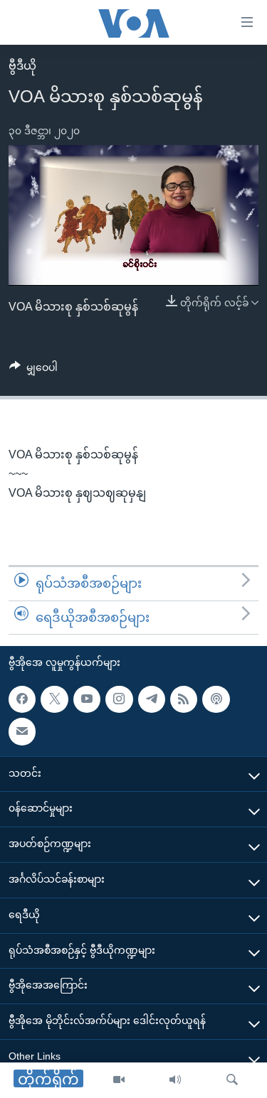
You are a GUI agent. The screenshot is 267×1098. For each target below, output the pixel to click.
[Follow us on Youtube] (86, 699)
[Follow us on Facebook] (22, 699)
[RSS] (183, 699)
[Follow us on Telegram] (151, 699)
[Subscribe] (22, 732)
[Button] (33, 370)
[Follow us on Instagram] (118, 699)
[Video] (119, 1080)
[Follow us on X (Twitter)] (54, 699)
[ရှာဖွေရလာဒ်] (232, 1080)
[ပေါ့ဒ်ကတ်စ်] (215, 699)
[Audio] (175, 1080)
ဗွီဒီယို (22, 66)
